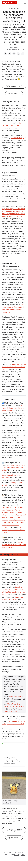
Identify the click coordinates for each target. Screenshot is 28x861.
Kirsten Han (14, 47)
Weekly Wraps (14, 8)
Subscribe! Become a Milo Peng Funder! (14, 85)
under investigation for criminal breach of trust (13, 529)
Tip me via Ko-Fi (14, 93)
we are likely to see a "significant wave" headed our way (14, 544)
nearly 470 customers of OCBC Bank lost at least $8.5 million (13, 467)
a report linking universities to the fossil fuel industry (13, 408)
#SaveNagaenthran (14, 704)
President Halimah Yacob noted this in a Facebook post (14, 366)
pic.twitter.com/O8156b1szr (14, 706)
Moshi (23, 855)
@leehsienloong (15, 696)
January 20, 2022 (10, 711)
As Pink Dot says (17, 138)
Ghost (16, 855)
